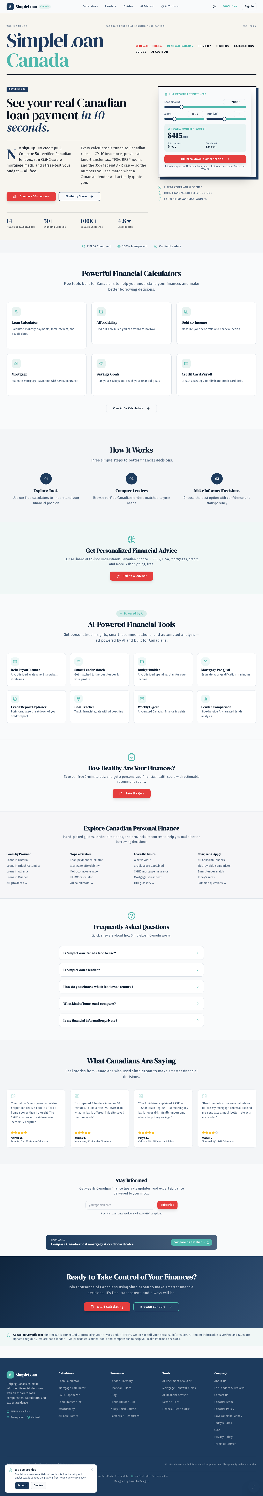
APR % (168, 114)
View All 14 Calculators (128, 408)
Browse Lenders (153, 1307)
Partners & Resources (125, 1416)
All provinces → (17, 883)
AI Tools (170, 6)
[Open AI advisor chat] (254, 1487)
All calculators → (81, 883)
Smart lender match (211, 871)
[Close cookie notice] (91, 1469)
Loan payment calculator (86, 860)
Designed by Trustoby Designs (131, 1481)
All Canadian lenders (211, 860)
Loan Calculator (69, 1381)
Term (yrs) (212, 114)
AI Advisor (147, 6)
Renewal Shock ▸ (148, 46)
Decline (38, 1485)
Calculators (90, 6)
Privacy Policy (223, 1437)
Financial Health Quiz (176, 1409)
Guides (128, 6)
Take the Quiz (135, 793)
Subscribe (167, 1205)
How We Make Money (228, 1416)
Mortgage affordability (85, 866)
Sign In (249, 6)
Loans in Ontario (17, 860)
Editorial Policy (224, 1409)
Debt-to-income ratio (84, 871)
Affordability (67, 1409)
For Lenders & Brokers (229, 1388)
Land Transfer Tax (70, 1402)
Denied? (204, 46)
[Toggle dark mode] (214, 6)
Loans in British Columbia (23, 866)
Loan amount (172, 102)
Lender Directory (122, 1381)
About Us (220, 1381)
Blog (114, 1395)
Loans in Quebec (17, 877)
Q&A (217, 1430)
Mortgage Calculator (72, 1388)
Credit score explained (149, 866)
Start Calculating (110, 1307)
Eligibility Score (76, 196)
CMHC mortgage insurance (151, 871)
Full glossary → (144, 883)
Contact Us (221, 1395)
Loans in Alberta (17, 871)
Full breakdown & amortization (202, 159)
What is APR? (142, 860)
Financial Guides (121, 1388)
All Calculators (68, 1416)
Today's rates (206, 877)
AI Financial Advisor (175, 1395)
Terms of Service (225, 1444)
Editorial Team (223, 1402)
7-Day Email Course (123, 1409)
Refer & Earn (170, 1402)
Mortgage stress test (147, 877)
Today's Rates (223, 1423)
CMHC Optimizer (69, 1395)
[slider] (181, 107)
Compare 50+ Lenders (35, 196)
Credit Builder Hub (123, 1402)
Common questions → (212, 883)
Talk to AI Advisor (135, 576)
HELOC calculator (81, 877)
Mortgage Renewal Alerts (179, 1388)
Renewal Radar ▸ (180, 46)
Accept (22, 1485)
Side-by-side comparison (214, 866)
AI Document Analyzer (176, 1381)
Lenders (110, 6)
